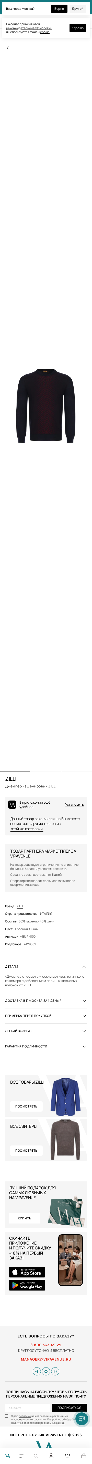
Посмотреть (26, 1106)
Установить (74, 804)
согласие (25, 1416)
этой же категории (26, 828)
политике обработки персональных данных (38, 1422)
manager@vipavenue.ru (46, 1359)
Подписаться (69, 1407)
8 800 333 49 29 (46, 1345)
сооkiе (45, 32)
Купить (24, 1218)
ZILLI (20, 906)
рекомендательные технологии (29, 28)
